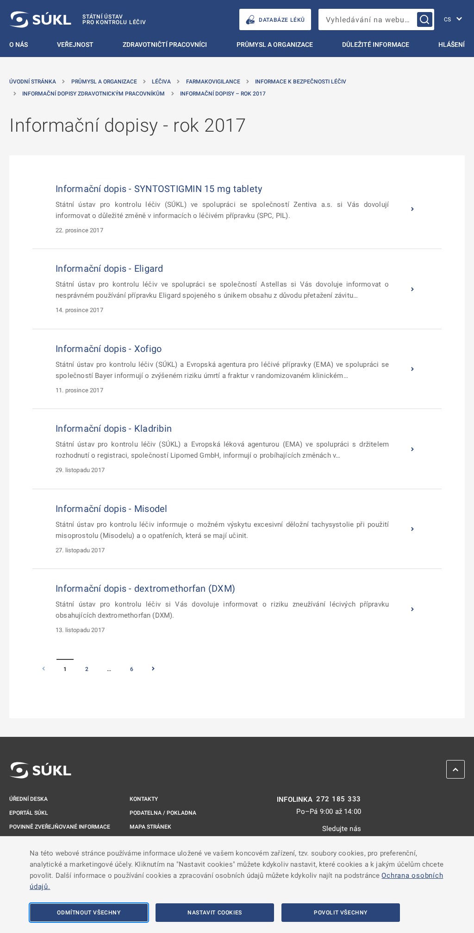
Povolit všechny (341, 912)
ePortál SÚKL (28, 813)
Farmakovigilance (213, 81)
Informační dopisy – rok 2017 (223, 93)
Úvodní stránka (32, 81)
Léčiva (161, 81)
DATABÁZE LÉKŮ (282, 20)
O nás (18, 44)
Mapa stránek (150, 827)
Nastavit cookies (214, 912)
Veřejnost (75, 44)
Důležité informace (375, 44)
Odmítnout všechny (88, 912)
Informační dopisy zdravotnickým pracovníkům (93, 93)
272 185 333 (338, 799)
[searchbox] (376, 19)
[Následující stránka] (153, 669)
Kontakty (144, 799)
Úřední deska (28, 799)
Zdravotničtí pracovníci (165, 44)
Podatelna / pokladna (163, 813)
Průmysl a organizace (275, 44)
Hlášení (451, 44)
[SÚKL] (40, 770)
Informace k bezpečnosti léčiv (300, 81)
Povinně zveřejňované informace (59, 827)
